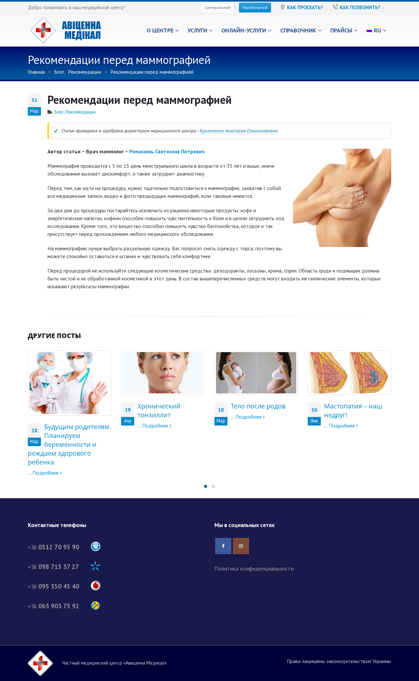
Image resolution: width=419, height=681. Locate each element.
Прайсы (341, 30)
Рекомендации (80, 112)
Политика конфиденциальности (254, 568)
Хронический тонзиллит (158, 410)
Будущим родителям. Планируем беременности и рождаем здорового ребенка (69, 444)
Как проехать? (305, 7)
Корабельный (255, 7)
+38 (53, 547)
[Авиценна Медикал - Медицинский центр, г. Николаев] (65, 30)
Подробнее (46, 472)
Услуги (197, 30)
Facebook (223, 546)
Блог (59, 112)
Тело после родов (258, 406)
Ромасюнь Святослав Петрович (167, 151)
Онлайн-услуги (243, 30)
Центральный (217, 7)
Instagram (241, 546)
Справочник (298, 30)
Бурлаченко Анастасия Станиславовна (238, 131)
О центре (160, 30)
